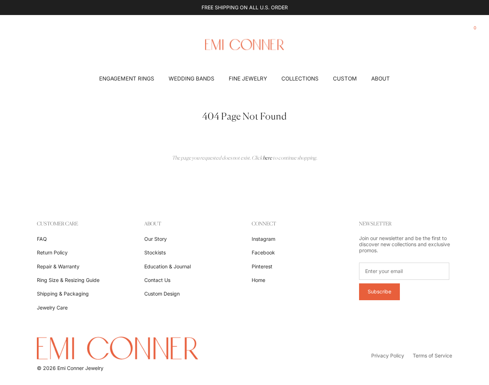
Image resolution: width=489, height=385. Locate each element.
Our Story (155, 239)
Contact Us (157, 280)
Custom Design (162, 294)
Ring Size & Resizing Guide (68, 280)
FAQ (42, 239)
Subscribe (379, 291)
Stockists (155, 252)
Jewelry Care (52, 307)
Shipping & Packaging (63, 294)
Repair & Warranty (58, 266)
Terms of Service (432, 355)
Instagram (263, 239)
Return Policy (52, 252)
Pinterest (262, 266)
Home (258, 280)
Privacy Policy (387, 355)
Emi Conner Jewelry (80, 368)
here (267, 158)
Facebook (263, 252)
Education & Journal (167, 266)
